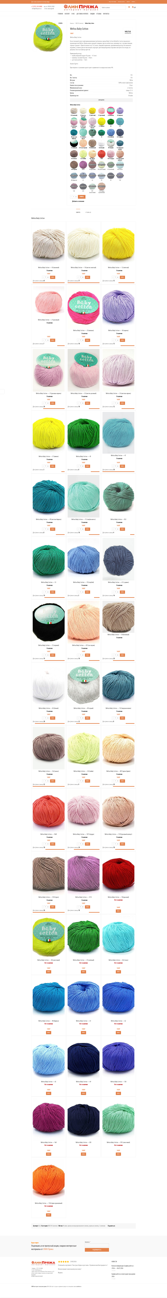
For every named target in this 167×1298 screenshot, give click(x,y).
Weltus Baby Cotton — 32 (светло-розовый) (83, 393)
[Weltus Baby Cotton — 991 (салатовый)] (118, 1119)
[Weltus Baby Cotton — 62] (118, 997)
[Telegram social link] (131, 1226)
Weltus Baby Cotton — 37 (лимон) (49, 456)
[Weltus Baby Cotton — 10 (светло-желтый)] (83, 244)
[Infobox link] (36, 8)
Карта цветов (101, 100)
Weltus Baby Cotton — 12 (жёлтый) (118, 268)
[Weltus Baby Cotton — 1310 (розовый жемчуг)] (118, 811)
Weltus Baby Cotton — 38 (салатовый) (48, 960)
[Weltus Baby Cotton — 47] (118, 433)
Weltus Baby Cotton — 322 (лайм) (83, 771)
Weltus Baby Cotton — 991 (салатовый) (118, 1142)
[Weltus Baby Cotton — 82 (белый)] (49, 685)
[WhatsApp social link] (127, 1226)
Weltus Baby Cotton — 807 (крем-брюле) (118, 771)
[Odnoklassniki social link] (125, 1226)
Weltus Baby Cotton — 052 (118, 519)
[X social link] (118, 1226)
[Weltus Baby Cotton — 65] (49, 1058)
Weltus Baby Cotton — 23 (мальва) (83, 330)
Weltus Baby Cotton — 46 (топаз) (118, 960)
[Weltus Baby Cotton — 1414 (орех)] (49, 874)
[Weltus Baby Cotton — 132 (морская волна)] (118, 685)
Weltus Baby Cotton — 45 (83, 456)
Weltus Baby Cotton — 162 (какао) (48, 771)
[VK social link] (129, 1226)
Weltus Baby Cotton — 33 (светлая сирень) (118, 393)
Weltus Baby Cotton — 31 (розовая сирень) (48, 393)
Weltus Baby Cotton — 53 (48, 582)
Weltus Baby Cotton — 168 (48, 1142)
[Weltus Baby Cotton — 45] (83, 433)
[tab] (78, 211)
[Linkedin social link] (122, 1226)
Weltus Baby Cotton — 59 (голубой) (83, 582)
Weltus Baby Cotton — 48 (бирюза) (48, 1021)
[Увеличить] (35, 49)
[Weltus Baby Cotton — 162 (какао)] (49, 748)
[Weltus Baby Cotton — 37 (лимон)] (49, 433)
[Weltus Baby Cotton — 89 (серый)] (83, 685)
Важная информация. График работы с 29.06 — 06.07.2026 (123, 1267)
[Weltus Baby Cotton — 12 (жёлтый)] (118, 244)
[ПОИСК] (124, 8)
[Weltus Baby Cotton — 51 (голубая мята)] (83, 496)
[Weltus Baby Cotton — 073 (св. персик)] (83, 622)
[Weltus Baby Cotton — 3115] (83, 874)
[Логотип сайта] (81, 8)
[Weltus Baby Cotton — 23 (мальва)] (83, 307)
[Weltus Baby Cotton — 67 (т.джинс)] (118, 559)
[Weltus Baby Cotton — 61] (83, 997)
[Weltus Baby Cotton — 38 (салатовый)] (49, 937)
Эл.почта (87, 1242)
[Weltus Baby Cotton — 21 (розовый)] (49, 302)
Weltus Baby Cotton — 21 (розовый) (48, 320)
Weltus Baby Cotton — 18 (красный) (118, 897)
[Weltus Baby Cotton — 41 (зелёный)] (83, 937)
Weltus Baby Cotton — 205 (83, 1142)
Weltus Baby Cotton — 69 (83, 1082)
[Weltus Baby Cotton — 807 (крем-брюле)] (118, 748)
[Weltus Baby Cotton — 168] (49, 1119)
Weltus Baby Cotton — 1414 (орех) (48, 897)
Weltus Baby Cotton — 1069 (48, 834)
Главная (72, 23)
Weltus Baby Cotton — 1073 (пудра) (83, 834)
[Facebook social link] (116, 1226)
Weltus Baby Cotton (75, 105)
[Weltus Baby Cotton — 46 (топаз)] (118, 937)
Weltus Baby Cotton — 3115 (83, 897)
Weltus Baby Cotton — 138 (118, 1082)
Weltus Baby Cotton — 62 (118, 1021)
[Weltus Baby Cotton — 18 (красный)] (118, 874)
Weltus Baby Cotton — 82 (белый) (49, 708)
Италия (65, 1226)
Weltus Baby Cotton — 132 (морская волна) (118, 708)
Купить (82, 197)
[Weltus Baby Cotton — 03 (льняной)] (49, 244)
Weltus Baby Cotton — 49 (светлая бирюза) (48, 519)
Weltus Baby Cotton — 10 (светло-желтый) (83, 268)
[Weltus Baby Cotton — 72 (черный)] (49, 622)
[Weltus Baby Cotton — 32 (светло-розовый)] (83, 370)
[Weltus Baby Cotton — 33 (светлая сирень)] (118, 370)
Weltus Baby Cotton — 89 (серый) (83, 708)
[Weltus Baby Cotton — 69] (83, 1058)
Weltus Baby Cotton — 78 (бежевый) (118, 635)
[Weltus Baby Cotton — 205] (83, 1119)
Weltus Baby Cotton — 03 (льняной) (48, 268)
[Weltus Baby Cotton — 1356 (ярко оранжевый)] (49, 1180)
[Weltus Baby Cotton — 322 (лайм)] (83, 748)
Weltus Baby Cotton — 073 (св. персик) (83, 645)
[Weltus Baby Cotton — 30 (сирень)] (118, 307)
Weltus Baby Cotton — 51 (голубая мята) (83, 519)
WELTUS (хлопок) (79, 23)
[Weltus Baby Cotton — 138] (118, 1058)
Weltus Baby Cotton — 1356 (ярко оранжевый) (48, 1203)
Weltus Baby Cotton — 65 (48, 1082)
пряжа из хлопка (94, 1226)
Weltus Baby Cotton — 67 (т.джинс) (118, 582)
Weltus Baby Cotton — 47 (118, 455)
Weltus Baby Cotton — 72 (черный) (48, 645)
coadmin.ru (78, 1286)
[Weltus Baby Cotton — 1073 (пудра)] (83, 811)
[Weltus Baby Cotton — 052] (118, 496)
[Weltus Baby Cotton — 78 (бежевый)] (118, 617)
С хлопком (102, 1226)
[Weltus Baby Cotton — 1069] (49, 811)
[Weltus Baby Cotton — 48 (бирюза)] (49, 997)
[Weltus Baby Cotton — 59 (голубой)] (83, 559)
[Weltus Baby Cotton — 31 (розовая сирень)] (49, 370)
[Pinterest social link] (120, 1226)
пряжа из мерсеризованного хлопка (78, 1226)
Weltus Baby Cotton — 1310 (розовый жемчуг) (118, 834)
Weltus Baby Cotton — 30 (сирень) (118, 330)
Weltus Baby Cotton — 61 (83, 1021)
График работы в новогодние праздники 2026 (123, 1275)
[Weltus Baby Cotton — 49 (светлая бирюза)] (49, 496)
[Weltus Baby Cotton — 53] (49, 559)
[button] (52, 277)
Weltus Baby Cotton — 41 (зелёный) (83, 960)
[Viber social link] (133, 1226)
